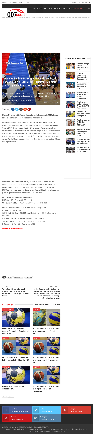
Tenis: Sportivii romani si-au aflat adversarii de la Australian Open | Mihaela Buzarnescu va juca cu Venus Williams (15, 292)
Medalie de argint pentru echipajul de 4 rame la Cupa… (83, 86)
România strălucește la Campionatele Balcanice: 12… (82, 76)
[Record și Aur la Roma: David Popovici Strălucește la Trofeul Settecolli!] (70, 95)
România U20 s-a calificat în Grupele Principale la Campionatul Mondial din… (15, 331)
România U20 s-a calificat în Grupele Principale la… (83, 114)
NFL (28, 2)
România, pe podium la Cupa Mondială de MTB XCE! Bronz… (83, 105)
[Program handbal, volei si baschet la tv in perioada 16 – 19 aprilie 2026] (46, 317)
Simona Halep (58, 8)
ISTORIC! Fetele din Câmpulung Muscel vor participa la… (84, 141)
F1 (24, 2)
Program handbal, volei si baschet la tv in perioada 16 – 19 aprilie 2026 (46, 331)
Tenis (20, 2)
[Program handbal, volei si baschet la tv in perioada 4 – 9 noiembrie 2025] (46, 346)
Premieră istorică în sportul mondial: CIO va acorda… (83, 149)
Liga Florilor (29, 277)
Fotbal (14, 2)
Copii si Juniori (8, 309)
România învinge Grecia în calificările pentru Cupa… (83, 66)
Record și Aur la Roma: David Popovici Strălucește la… (82, 95)
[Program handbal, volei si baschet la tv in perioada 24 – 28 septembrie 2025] (46, 375)
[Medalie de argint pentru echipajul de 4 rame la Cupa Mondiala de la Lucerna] (70, 85)
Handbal (39, 8)
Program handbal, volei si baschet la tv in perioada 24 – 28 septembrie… (46, 389)
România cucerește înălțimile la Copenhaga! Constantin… (83, 123)
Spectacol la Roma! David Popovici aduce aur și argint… (83, 132)
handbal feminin (18, 277)
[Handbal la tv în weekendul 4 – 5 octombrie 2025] (16, 375)
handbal (10, 277)
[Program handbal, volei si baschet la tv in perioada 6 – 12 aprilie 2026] (16, 346)
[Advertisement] (46, 36)
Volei (44, 8)
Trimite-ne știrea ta (79, 8)
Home (34, 8)
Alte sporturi (6, 2)
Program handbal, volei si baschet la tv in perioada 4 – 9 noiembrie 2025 (46, 360)
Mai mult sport (67, 8)
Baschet (50, 8)
